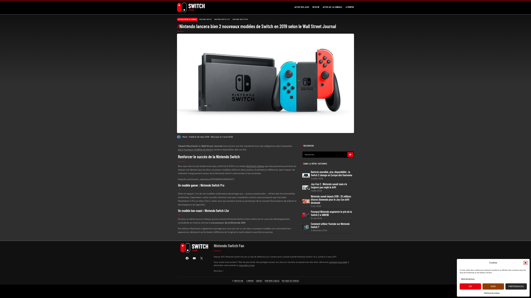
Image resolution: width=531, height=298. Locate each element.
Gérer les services (468, 279)
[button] (525, 262)
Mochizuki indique (255, 166)
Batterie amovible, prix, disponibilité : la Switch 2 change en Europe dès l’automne (331, 173)
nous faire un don (247, 265)
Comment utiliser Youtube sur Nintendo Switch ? (330, 225)
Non (493, 286)
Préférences (516, 286)
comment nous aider (338, 262)
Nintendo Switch (205, 19)
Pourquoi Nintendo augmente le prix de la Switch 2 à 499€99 (331, 213)
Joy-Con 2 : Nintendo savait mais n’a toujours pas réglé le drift (329, 186)
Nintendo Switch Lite (222, 19)
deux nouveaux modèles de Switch (195, 149)
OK (350, 154)
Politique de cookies (492, 293)
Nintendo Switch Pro (240, 19)
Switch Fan (238, 281)
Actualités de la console (187, 19)
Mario (184, 137)
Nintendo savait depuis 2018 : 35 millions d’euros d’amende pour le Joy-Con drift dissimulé (331, 199)
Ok (470, 286)
